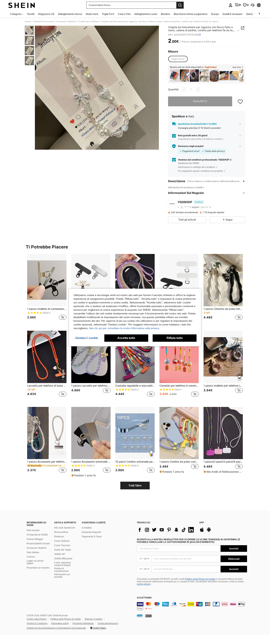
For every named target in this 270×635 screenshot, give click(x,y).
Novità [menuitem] (31, 13)
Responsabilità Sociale (38, 543)
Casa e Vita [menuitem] (124, 13)
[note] (84, 475)
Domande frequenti (91, 532)
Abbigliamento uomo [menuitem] (145, 13)
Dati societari (33, 530)
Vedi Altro (135, 485)
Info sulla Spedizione (64, 527)
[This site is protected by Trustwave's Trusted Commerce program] (139, 615)
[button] (252, 5)
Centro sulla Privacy (37, 619)
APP (201, 523)
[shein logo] (21, 5)
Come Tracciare (62, 545)
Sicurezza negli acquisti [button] (191, 146)
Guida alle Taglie (62, 550)
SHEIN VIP (59, 554)
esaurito (200, 101)
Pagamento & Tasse (92, 536)
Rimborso (59, 536)
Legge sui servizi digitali (35, 562)
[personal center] (230, 5)
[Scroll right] (259, 13)
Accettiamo (144, 598)
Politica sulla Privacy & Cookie (200, 579)
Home (28, 21)
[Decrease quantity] (183, 89)
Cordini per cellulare (88, 21)
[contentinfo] (192, 606)
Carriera (31, 556)
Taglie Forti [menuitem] (108, 13)
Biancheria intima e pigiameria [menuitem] (190, 13)
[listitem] (174, 75)
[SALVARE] (240, 101)
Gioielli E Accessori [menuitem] (232, 13)
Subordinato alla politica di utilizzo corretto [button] (200, 139)
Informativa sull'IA (60, 623)
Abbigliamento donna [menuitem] (70, 13)
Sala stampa (33, 552)
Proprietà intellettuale (83, 623)
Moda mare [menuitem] (92, 13)
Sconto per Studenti (36, 548)
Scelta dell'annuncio (108, 623)
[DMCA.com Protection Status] (148, 615)
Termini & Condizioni (37, 623)
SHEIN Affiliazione (63, 558)
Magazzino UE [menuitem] (46, 13)
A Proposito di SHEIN (37, 534)
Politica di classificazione (61, 569)
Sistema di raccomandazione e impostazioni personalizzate (56, 628)
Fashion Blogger (35, 539)
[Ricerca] (180, 5)
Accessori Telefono (66, 21)
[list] (166, 530)
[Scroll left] (255, 13)
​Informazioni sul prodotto (62, 575)
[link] (238, 5)
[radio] (178, 59)
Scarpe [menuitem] (215, 13)
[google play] (208, 531)
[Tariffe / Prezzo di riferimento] (180, 41)
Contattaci (87, 527)
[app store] (201, 531)
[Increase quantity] (197, 89)
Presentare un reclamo (38, 568)
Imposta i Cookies (93, 619)
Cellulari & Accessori (43, 21)
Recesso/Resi (61, 532)
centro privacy (144, 584)
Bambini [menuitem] (165, 13)
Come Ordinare (62, 541)
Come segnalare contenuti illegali (62, 564)
